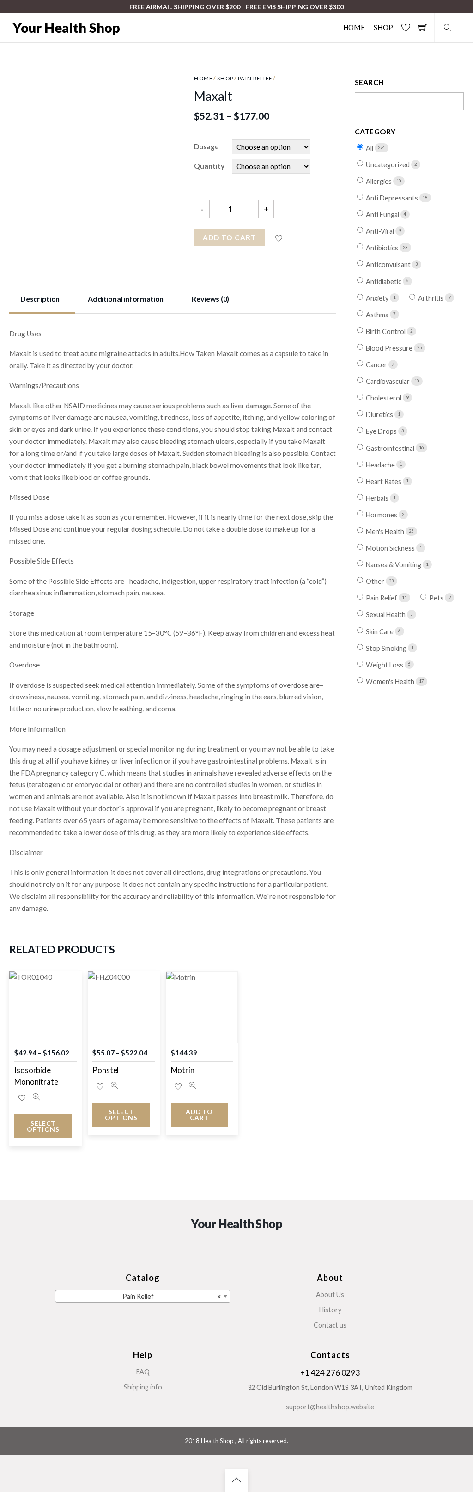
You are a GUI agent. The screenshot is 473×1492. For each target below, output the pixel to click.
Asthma (378, 315)
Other (376, 581)
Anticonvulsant (389, 264)
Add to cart (230, 237)
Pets (437, 598)
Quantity (209, 166)
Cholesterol (384, 398)
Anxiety (378, 298)
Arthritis (431, 298)
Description (40, 298)
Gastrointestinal (391, 448)
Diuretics (380, 414)
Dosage (206, 146)
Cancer (377, 365)
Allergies (379, 181)
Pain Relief (255, 78)
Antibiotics (383, 248)
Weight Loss (385, 665)
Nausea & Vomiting (394, 565)
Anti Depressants (392, 198)
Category (375, 131)
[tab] (42, 300)
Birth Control (386, 331)
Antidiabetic (384, 281)
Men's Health (386, 531)
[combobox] (143, 1296)
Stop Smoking (387, 648)
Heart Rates (384, 481)
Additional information (126, 298)
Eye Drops (382, 431)
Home (354, 27)
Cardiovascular (388, 381)
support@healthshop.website (330, 1407)
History (330, 1310)
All (370, 148)
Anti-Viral (380, 231)
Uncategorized (388, 165)
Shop (383, 27)
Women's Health (391, 681)
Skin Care (380, 631)
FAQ (143, 1372)
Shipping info (143, 1387)
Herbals (378, 498)
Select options (43, 1126)
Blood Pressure (390, 348)
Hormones (382, 515)
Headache (381, 464)
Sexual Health (386, 615)
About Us (330, 1294)
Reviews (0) (210, 298)
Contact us (330, 1325)
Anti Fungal (383, 214)
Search (369, 82)
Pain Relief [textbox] (171, 1296)
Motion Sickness (391, 548)
